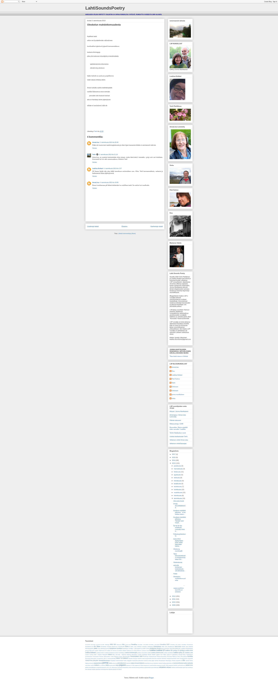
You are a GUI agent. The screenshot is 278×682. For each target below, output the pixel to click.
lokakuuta (177, 472)
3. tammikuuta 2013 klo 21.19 (108, 154)
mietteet (96, 665)
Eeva (126, 646)
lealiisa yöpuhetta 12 (168, 663)
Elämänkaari (157, 646)
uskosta (90, 669)
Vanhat (156, 660)
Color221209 (121, 646)
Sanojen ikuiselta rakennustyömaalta (142, 658)
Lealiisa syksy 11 (178, 652)
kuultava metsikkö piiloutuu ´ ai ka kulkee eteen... (179, 512)
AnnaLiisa (95, 142)
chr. (183, 660)
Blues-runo (114, 646)
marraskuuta (178, 469)
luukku (185, 663)
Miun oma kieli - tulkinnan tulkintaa (121, 654)
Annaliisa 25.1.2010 (175, 644)
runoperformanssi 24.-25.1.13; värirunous (106, 667)
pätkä (86, 667)
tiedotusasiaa (179, 667)
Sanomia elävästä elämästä (159, 658)
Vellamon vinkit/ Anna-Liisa (179, 440)
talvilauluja (156, 667)
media (92, 665)
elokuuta (177, 478)
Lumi (191, 652)
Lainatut (144, 650)
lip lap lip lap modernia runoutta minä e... (179, 528)
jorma (105, 662)
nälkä (107, 665)
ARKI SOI (113, 644)
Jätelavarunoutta (105, 648)
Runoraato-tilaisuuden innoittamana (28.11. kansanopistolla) (100, 658)
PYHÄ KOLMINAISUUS (179, 505)
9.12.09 (102, 644)
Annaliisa (134, 644)
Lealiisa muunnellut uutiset (144, 652)
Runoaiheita (184, 656)
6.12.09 (98, 644)
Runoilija (190, 656)
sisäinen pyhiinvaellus (145, 667)
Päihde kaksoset (175, 420)
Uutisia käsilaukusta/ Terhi (178, 436)
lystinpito (190, 663)
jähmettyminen (121, 663)
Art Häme (97, 646)
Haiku (163, 646)
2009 (174, 605)
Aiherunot (119, 644)
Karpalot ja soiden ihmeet (143, 648)
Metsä (110, 654)
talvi (152, 667)
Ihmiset (183, 646)
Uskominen (141, 660)
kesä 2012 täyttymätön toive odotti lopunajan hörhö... (178, 542)
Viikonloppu (168, 660)
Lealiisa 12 (160, 650)
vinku (173, 398)
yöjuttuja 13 (115, 669)
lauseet (160, 663)
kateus (133, 663)
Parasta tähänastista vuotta (106, 656)
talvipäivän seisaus (165, 667)
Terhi (94, 154)
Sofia (178, 658)
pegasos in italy (130, 665)
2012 (174, 596)
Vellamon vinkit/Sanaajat (178, 443)
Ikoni (187, 646)
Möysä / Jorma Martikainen (179, 411)
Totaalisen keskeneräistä (116, 660)
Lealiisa (153, 650)
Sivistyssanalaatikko (172, 658)
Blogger (151, 678)
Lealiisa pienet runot (157, 652)
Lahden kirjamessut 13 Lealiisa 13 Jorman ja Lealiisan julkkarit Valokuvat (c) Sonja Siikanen (118, 650)
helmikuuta (178, 495)
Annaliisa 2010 (165, 644)
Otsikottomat (177, 562)
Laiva (147, 650)
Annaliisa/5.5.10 (89, 646)
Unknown (175, 387)
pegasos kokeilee (173, 665)
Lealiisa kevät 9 (100, 652)
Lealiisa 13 (168, 650)
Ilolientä (191, 646)
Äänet (120, 669)
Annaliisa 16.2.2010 (143, 644)
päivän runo (189, 665)
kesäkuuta (177, 483)
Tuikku (125, 660)
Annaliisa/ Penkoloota (187, 644)
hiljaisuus (87, 663)
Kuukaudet (166, 648)
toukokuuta (178, 486)
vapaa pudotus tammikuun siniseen (178, 590)
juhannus (114, 663)
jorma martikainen (178, 394)
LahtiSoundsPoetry (105, 8)
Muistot (149, 654)
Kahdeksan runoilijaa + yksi (129, 648)
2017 (174, 454)
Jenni (95, 648)
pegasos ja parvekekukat (150, 665)
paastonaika (112, 665)
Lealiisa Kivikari (97, 168)
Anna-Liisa (128, 644)
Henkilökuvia (171, 646)
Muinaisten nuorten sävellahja (139, 654)
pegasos (122, 665)
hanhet (187, 660)
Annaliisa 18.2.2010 (154, 644)
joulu (110, 663)
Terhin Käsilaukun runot (178, 433)
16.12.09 (92, 644)
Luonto (87, 654)
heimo (191, 660)
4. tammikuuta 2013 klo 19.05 (109, 182)
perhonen (182, 665)
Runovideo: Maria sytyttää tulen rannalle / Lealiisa (179, 428)
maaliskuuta (178, 492)
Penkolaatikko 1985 (136, 656)
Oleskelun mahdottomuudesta (179, 578)
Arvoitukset (103, 646)
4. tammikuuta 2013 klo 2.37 (113, 168)
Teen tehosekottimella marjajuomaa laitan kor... (179, 556)
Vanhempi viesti (156, 226)
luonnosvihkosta (178, 663)
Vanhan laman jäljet (149, 660)
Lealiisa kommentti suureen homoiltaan (114, 652)
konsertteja (147, 663)
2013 (174, 463)
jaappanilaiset (98, 663)
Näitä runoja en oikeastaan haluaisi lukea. (174, 654)
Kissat (158, 648)
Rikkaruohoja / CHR (176, 424)
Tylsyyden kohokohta (132, 660)
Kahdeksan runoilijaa (115, 648)
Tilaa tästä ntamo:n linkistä (179, 356)
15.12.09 (87, 644)
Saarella (130, 658)
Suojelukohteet (184, 658)
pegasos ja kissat (139, 665)
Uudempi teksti (93, 226)
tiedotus (174, 667)
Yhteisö (174, 660)
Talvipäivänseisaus (104, 660)
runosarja (119, 667)
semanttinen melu (126, 667)
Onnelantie (96, 656)
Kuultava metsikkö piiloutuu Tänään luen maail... (179, 519)
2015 (174, 457)
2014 (174, 460)
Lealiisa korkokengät (131, 652)
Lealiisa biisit (189, 650)
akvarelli (178, 660)
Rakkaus (175, 656)
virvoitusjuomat (104, 669)
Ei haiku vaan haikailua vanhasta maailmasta (141, 646)
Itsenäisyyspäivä (89, 648)
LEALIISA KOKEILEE (175, 648)
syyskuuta (177, 475)
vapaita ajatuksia (96, 669)
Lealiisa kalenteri (90, 652)
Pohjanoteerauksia (161, 656)
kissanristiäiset (139, 663)
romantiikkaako (92, 667)
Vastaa (94, 148)
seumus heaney (136, 667)
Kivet (162, 648)
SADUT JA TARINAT (122, 658)
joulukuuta (177, 466)
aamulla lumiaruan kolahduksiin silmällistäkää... (179, 568)
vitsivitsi (110, 669)
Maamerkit (105, 654)
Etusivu (124, 226)
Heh (166, 646)
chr (181, 660)
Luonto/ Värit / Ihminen (95, 654)
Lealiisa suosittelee (168, 652)
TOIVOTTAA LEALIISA (91, 660)
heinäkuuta (178, 481)
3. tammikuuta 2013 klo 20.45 (109, 142)
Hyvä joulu (178, 646)
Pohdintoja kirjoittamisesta (149, 656)
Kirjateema (153, 648)
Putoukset (169, 656)
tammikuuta (178, 498)
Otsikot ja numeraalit (177, 550)
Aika (123, 644)
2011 (174, 599)
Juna (99, 648)
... (179, 584)
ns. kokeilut (102, 665)
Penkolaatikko (126, 656)
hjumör (91, 663)
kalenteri (128, 663)
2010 (174, 602)
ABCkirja (107, 644)
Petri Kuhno (176, 379)
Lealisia (187, 652)
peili (179, 665)
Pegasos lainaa (118, 656)
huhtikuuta (177, 489)
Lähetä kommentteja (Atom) (127, 233)
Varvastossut (162, 660)
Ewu (173, 371)
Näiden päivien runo (157, 654)
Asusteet (109, 646)
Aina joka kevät (178, 501)
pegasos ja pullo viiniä (162, 665)
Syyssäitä (190, 658)
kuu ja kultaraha (154, 663)
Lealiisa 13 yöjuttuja (179, 650)
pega (117, 665)
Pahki (175, 574)
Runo (179, 656)
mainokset (87, 665)
